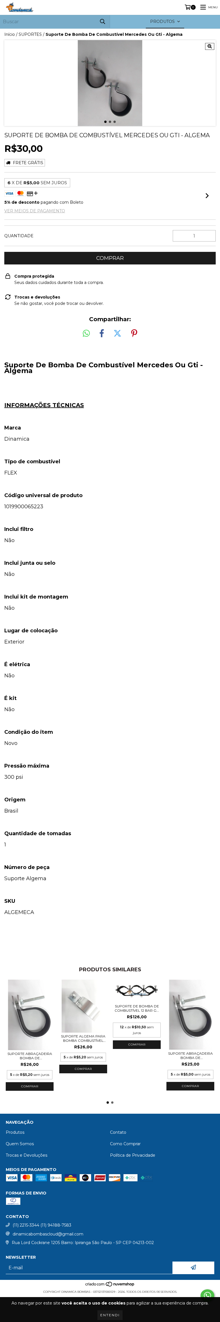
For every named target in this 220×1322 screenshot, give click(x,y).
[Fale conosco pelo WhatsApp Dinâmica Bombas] (207, 1295)
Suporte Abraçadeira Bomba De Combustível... (29, 1056)
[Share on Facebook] (101, 333)
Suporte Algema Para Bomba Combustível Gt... (83, 1038)
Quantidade (19, 235)
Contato (118, 1132)
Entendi (110, 1315)
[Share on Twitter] (117, 333)
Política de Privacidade (132, 1155)
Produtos (15, 1132)
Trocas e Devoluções (26, 1155)
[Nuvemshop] (110, 1286)
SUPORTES (30, 34)
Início (9, 34)
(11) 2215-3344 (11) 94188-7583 (42, 1225)
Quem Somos (20, 1143)
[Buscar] (102, 21)
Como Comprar (125, 1143)
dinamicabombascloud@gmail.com (48, 1234)
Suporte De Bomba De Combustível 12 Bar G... (137, 1008)
